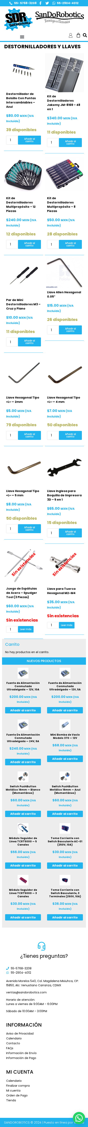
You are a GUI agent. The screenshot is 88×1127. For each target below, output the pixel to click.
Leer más (26, 629)
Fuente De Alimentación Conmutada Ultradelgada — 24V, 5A (23, 738)
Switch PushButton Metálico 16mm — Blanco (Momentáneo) (23, 790)
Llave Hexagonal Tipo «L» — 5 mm (22, 493)
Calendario (14, 1038)
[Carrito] (78, 35)
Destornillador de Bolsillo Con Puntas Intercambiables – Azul (21, 100)
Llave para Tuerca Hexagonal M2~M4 (61, 591)
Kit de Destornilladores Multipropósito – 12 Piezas (21, 204)
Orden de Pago (17, 1095)
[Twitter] (47, 3)
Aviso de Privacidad (20, 1033)
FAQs (9, 1048)
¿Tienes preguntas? (44, 956)
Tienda (11, 1100)
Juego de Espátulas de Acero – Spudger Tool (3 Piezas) (21, 593)
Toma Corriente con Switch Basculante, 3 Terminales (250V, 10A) (65, 893)
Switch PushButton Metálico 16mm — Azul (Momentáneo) (65, 790)
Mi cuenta (13, 1091)
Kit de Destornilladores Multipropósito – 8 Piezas (61, 204)
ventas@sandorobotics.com (26, 992)
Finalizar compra (18, 1086)
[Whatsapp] (54, 3)
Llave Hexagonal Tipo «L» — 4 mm (63, 399)
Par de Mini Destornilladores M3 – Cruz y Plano (23, 304)
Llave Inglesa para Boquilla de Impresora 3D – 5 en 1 (64, 495)
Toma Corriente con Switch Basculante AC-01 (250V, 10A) (65, 841)
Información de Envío (21, 1053)
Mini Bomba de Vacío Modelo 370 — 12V (65, 736)
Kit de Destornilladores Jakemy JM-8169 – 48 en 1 (63, 102)
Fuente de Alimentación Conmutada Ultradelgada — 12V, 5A (65, 686)
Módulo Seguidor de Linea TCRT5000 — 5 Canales (23, 841)
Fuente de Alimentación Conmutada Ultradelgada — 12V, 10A (23, 686)
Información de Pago (21, 1058)
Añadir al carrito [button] (29, 140)
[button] (22, 36)
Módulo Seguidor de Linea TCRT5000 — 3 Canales (23, 893)
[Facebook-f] (40, 3)
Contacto (13, 1043)
